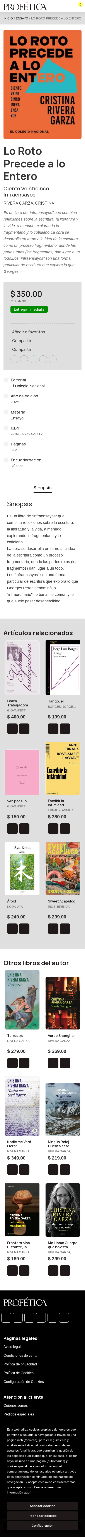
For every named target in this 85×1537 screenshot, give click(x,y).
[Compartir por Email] (43, 359)
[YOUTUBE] (64, 1318)
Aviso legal (12, 1347)
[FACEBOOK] (18, 1318)
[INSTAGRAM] (41, 1318)
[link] (24, 728)
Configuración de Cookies (23, 1382)
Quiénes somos (15, 1405)
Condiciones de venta (20, 1355)
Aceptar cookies (42, 1506)
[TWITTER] (29, 1318)
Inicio (8, 18)
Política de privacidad (20, 1364)
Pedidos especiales (18, 1414)
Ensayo (22, 18)
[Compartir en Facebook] (14, 359)
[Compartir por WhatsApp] (33, 359)
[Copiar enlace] (53, 359)
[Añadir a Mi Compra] (12, 728)
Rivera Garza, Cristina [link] (28, 203)
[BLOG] (52, 1318)
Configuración (42, 1525)
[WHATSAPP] (6, 1318)
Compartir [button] (21, 340)
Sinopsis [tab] (43, 487)
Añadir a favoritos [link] (28, 331)
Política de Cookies (18, 1373)
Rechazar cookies (42, 1516)
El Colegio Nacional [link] (27, 386)
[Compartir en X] (24, 359)
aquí (27, 1492)
